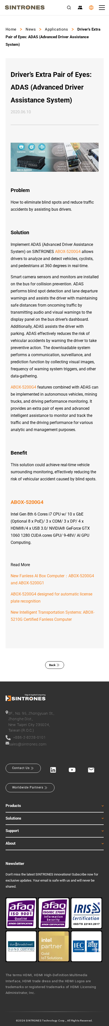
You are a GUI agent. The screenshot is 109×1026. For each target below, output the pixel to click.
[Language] (91, 7)
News (31, 29)
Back (52, 665)
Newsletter (15, 863)
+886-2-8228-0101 (29, 737)
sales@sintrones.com (28, 744)
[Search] (69, 7)
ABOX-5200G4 (68, 251)
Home (11, 29)
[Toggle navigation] (102, 7)
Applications (56, 29)
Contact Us (21, 768)
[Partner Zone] (80, 7)
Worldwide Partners (27, 787)
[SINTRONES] (24, 8)
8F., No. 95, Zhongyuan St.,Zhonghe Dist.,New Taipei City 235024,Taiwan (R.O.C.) (31, 721)
